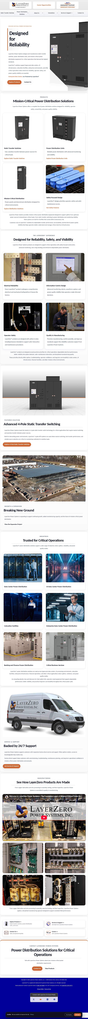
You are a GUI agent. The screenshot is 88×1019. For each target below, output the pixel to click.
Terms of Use (48, 989)
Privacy (32, 1014)
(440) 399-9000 (40, 985)
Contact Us (27, 82)
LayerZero (24, 983)
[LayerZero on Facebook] (54, 999)
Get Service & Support (11, 766)
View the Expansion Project (13, 524)
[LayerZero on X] (33, 999)
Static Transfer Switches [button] (7, 13)
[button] (7, 13)
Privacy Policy (40, 989)
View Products (49, 968)
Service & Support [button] (66, 13)
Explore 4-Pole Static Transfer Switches (16, 444)
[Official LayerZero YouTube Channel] (40, 999)
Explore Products (14, 82)
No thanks (69, 1014)
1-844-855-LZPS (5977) (67, 985)
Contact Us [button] (81, 13)
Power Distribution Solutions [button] (22, 13)
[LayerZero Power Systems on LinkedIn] (47, 999)
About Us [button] (36, 13)
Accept (77, 1014)
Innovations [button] (51, 13)
